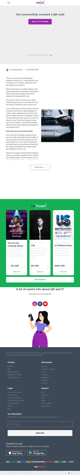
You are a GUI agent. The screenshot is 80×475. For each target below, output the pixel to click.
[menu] (8, 3)
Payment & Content (48, 369)
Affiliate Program (13, 372)
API (9, 369)
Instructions (45, 395)
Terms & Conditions (14, 398)
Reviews (44, 383)
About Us (44, 366)
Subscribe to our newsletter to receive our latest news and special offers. (32, 417)
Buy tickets (40, 279)
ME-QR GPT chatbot (15, 375)
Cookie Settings (13, 403)
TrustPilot (44, 380)
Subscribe (40, 433)
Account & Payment (14, 392)
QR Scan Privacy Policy (16, 400)
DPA (9, 409)
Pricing (43, 372)
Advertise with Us (14, 377)
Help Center (45, 406)
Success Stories (46, 403)
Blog (42, 398)
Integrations (45, 377)
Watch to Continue (40, 22)
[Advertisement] (40, 38)
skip (51, 55)
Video (43, 400)
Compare (44, 375)
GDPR (10, 406)
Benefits (10, 366)
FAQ (42, 392)
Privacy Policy (12, 395)
